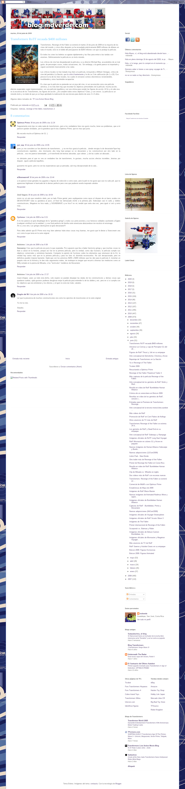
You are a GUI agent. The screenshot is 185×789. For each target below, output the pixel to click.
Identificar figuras (132, 706)
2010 (130, 313)
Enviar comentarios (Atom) (71, 367)
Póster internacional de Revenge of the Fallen (147, 525)
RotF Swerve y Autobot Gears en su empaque (147, 546)
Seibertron (132, 755)
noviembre (134, 323)
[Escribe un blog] (53, 105)
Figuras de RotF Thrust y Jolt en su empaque (147, 352)
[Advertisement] (60, 399)
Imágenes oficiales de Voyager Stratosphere (146, 515)
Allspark (131, 766)
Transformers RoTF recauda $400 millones (146, 343)
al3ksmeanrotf (23, 177)
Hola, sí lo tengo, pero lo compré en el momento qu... (146, 63)
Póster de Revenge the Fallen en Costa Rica (146, 463)
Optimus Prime (23, 123)
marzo (132, 565)
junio (132, 340)
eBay (153, 683)
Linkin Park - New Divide (139, 456)
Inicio (68, 359)
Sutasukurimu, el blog (137, 634)
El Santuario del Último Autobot (141, 664)
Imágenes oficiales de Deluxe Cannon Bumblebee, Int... (144, 533)
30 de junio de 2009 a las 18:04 (40, 195)
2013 (130, 303)
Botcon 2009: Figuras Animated (141, 553)
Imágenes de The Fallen (138, 522)
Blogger (118, 784)
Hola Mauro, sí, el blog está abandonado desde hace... (146, 53)
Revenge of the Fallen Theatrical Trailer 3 (145, 373)
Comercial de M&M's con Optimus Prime (145, 484)
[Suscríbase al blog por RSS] (137, 41)
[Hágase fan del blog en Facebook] (127, 41)
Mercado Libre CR (158, 698)
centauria (94, 784)
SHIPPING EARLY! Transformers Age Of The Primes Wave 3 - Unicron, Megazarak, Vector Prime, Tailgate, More (147, 736)
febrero (133, 568)
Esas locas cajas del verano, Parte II (141, 657)
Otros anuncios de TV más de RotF (143, 420)
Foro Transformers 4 (133, 690)
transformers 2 (49, 109)
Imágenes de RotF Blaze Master (142, 491)
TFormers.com (134, 732)
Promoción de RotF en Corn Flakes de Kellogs (147, 417)
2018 (130, 286)
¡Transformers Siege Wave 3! (138, 647)
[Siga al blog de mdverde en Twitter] (132, 41)
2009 (130, 317)
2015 (130, 296)
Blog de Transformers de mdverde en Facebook (137, 118)
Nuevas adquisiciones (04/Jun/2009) (143, 511)
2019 (130, 282)
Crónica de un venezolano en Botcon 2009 (146, 393)
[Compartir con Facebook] (58, 105)
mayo (132, 558)
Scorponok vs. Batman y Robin (141, 529)
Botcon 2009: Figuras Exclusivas (142, 550)
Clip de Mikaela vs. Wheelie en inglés (144, 472)
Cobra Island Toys (132, 694)
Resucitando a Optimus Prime (141, 370)
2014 (130, 300)
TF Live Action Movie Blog (43, 99)
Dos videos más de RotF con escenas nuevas (147, 475)
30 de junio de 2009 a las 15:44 (42, 177)
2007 (130, 579)
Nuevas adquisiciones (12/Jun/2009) (143, 453)
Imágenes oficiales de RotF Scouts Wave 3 (146, 518)
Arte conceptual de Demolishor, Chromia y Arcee (148, 356)
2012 (130, 307)
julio (132, 337)
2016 (130, 293)
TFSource (154, 706)
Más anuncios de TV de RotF (140, 543)
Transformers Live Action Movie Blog (143, 746)
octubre (133, 327)
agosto (133, 334)
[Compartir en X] (55, 105)
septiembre (134, 330)
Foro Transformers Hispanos (136, 687)
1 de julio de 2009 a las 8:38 (37, 245)
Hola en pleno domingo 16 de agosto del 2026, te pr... (146, 59)
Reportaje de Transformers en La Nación (145, 359)
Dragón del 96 (23, 294)
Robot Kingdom (157, 710)
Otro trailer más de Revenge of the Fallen (145, 460)
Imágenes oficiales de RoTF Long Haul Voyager (148, 438)
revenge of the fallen (34, 109)
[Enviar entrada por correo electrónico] (45, 105)
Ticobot (128, 683)
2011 (130, 310)
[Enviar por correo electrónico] (50, 105)
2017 (130, 289)
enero (132, 571)
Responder (21, 137)
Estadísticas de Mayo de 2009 (141, 488)
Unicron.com (130, 702)
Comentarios (133, 599)
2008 (130, 576)
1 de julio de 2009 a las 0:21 (37, 217)
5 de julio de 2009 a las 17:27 (37, 274)
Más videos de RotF (137, 413)
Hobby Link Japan (158, 694)
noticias (22, 109)
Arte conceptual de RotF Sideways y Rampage (147, 435)
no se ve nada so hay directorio (137, 75)
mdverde (143, 614)
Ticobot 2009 (134, 366)
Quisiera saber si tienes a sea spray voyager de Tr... (145, 69)
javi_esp (20, 145)
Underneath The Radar (137, 654)
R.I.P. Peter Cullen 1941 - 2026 (139, 748)
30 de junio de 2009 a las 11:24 (43, 123)
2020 (130, 279)
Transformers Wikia (132, 698)
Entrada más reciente (21, 359)
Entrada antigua (112, 359)
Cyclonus (21, 217)
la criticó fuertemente (75, 74)
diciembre (134, 320)
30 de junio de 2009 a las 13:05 (37, 145)
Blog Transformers (135, 645)
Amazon (154, 687)
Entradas (132, 594)
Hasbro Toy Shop (157, 690)
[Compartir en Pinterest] (60, 105)
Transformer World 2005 (138, 721)
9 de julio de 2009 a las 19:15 (41, 294)
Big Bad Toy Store (158, 702)
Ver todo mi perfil (143, 620)
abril (132, 561)
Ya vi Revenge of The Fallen (140, 363)
